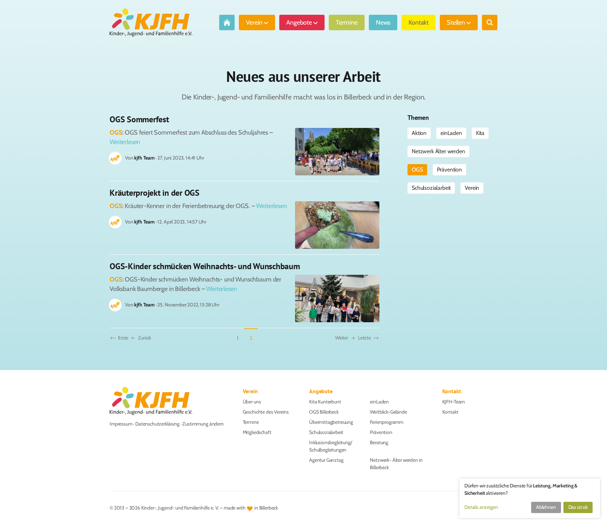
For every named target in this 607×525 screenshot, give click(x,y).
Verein (254, 22)
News (383, 22)
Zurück (144, 338)
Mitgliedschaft (257, 432)
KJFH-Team (453, 401)
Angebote (299, 22)
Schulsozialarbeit (431, 187)
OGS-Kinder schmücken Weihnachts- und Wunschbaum (205, 266)
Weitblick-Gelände (388, 412)
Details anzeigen (481, 507)
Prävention (449, 169)
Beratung (379, 442)
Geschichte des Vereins (266, 412)
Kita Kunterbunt (325, 401)
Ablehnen (546, 507)
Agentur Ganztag (326, 460)
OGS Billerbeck (324, 412)
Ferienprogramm (386, 422)
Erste (123, 338)
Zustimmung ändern (202, 424)
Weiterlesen (125, 142)
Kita (480, 133)
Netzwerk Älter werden (438, 151)
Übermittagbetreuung (331, 422)
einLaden (451, 133)
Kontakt (419, 22)
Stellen (456, 22)
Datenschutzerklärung (157, 424)
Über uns (252, 401)
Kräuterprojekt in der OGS (155, 192)
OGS (116, 132)
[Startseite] (151, 22)
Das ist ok (578, 507)
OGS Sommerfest (139, 119)
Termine (347, 22)
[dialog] (529, 498)
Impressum (121, 424)
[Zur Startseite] (227, 22)
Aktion (419, 133)
